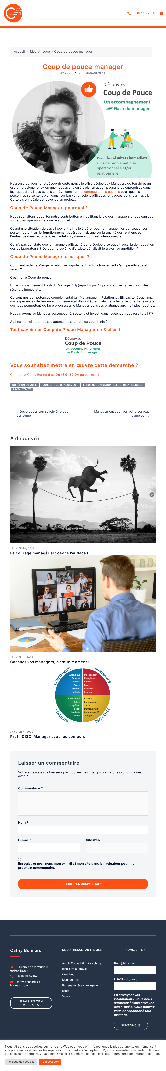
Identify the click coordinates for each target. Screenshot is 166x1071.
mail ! (95, 375)
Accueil (19, 51)
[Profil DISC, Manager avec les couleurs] (83, 695)
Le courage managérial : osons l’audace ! (49, 553)
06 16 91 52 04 (143, 13)
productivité (22, 389)
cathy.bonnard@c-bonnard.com (25, 983)
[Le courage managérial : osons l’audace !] (83, 494)
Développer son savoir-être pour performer (43, 413)
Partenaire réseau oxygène (80, 985)
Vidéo (66, 996)
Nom (23, 822)
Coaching (68, 974)
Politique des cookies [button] (20, 1061)
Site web (93, 840)
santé (65, 990)
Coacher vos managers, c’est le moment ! (50, 662)
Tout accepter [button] (50, 1061)
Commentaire (30, 788)
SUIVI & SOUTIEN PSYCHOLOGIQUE (31, 1003)
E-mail (24, 840)
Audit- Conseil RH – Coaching (81, 963)
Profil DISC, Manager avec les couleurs (47, 736)
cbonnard (73, 73)
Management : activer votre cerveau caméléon (122, 413)
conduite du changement (60, 384)
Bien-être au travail (74, 968)
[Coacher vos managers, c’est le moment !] (83, 603)
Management (96, 73)
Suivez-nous (130, 1025)
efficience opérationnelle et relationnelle (113, 384)
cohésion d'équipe (24, 384)
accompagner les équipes (100, 192)
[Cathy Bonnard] (13, 13)
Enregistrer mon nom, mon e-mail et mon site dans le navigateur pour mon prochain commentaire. (77, 866)
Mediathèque (40, 51)
